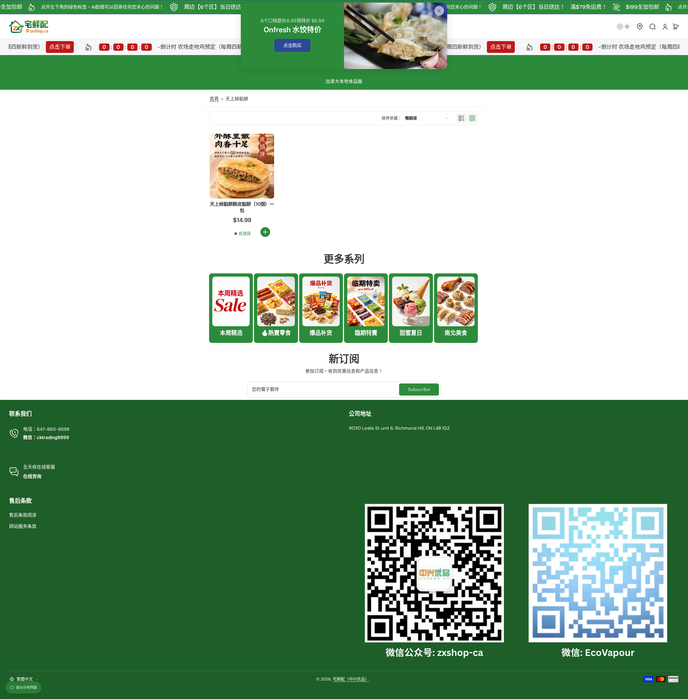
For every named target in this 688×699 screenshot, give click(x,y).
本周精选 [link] (231, 332)
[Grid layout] (472, 118)
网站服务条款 (23, 526)
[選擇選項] (265, 232)
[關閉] (439, 11)
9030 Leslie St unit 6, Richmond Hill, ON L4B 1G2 (399, 428)
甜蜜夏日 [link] (411, 332)
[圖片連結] (231, 308)
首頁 (214, 99)
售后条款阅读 (23, 515)
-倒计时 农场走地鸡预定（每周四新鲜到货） (157, 47)
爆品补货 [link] (321, 332)
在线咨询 (32, 476)
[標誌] (29, 26)
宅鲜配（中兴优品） (351, 679)
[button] (639, 26)
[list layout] (461, 118)
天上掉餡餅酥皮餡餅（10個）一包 (242, 207)
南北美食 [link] (456, 332)
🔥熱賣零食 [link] (276, 332)
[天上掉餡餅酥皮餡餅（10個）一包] (242, 166)
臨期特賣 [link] (366, 332)
